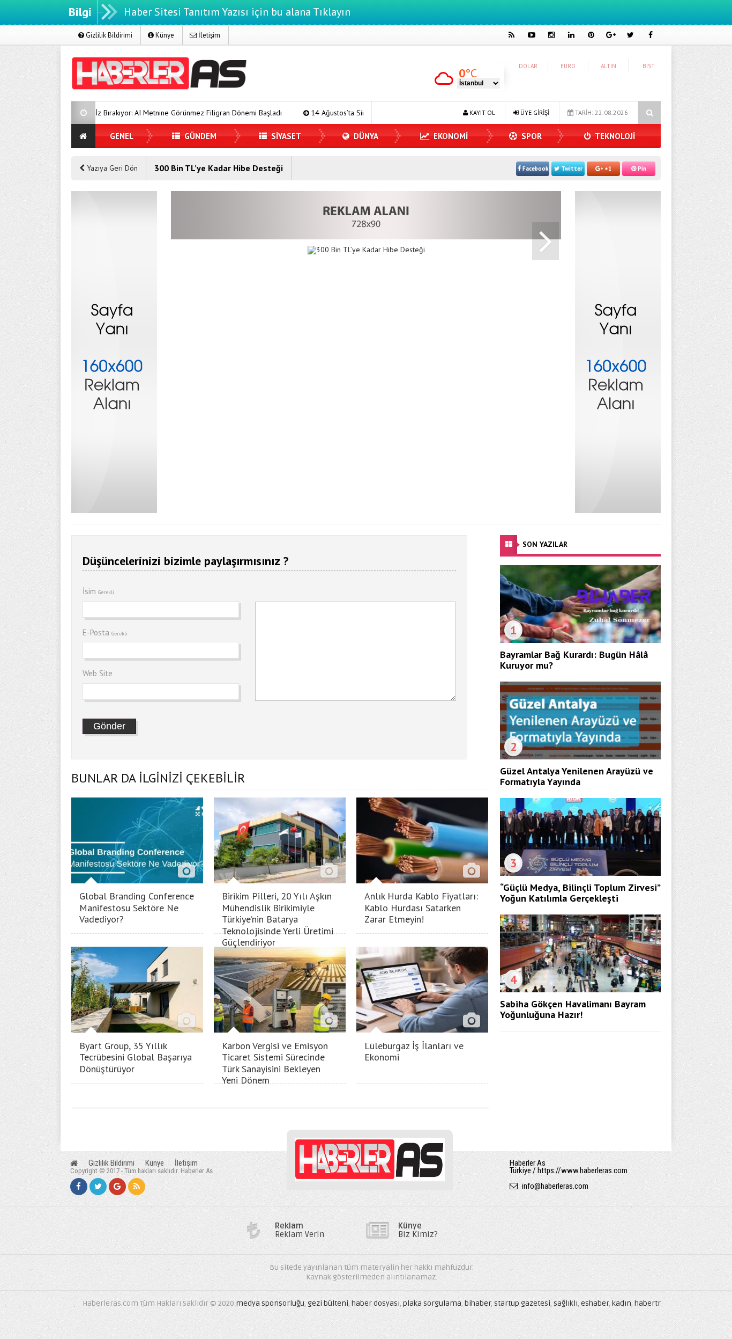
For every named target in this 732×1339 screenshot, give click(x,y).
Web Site (98, 673)
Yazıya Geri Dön (111, 168)
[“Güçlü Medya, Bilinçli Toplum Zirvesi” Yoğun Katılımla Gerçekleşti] (580, 873)
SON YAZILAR (544, 544)
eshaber (595, 1303)
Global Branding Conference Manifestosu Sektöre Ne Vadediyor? (136, 907)
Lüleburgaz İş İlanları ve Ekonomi (414, 1052)
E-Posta (105, 632)
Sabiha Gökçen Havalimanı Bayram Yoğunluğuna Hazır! (573, 1009)
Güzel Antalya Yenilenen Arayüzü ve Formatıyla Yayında (576, 776)
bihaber (478, 1303)
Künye (164, 35)
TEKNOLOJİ (614, 136)
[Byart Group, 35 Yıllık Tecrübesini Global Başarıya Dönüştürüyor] (137, 1030)
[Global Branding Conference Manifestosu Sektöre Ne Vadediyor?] (137, 880)
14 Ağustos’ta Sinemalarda (294, 113)
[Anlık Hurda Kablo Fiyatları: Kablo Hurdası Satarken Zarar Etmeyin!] (422, 880)
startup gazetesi (522, 1303)
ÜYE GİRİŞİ (534, 112)
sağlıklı (566, 1303)
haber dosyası (376, 1303)
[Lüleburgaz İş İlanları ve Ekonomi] (422, 1030)
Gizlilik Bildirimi (108, 35)
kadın (621, 1303)
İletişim (208, 35)
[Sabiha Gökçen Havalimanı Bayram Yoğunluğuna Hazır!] (580, 989)
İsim (98, 591)
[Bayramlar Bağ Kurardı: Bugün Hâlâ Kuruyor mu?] (580, 640)
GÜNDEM (199, 136)
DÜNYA (365, 136)
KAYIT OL (481, 112)
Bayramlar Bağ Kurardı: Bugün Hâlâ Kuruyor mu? (574, 659)
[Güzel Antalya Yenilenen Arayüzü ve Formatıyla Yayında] (580, 757)
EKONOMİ (449, 136)
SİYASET (285, 136)
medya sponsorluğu (270, 1303)
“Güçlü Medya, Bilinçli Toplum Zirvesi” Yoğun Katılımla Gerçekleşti (580, 892)
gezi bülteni (328, 1303)
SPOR (530, 136)
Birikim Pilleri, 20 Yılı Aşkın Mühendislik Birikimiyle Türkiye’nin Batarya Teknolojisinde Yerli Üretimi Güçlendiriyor (277, 919)
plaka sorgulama (432, 1303)
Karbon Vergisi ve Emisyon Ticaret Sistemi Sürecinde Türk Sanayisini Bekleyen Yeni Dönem (275, 1063)
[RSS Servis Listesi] (136, 1186)
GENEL (121, 136)
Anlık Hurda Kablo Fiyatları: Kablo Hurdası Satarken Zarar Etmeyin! (421, 907)
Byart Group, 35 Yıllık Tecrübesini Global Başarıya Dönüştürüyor (135, 1057)
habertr (647, 1303)
